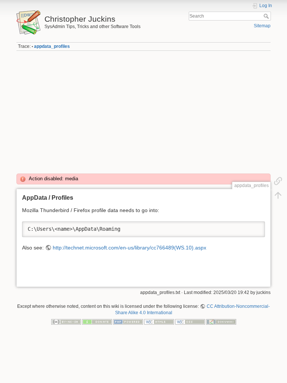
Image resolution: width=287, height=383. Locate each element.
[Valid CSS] (190, 321)
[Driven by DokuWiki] (221, 321)
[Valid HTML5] (159, 321)
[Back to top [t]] (278, 195)
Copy (254, 227)
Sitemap (262, 25)
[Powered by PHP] (128, 321)
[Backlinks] (278, 181)
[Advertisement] (143, 109)
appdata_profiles (52, 46)
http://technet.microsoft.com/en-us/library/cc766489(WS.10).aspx (129, 248)
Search (267, 16)
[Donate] (97, 321)
